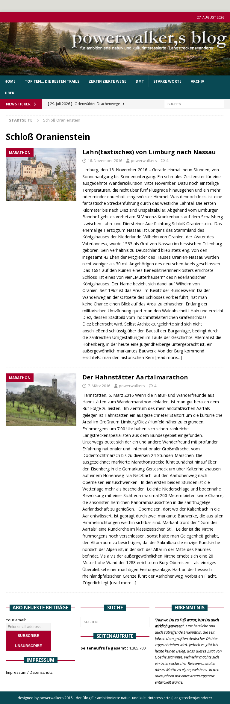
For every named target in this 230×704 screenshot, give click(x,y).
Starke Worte (167, 81)
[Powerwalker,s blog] (115, 72)
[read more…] (168, 357)
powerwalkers (144, 160)
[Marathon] (41, 174)
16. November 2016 (105, 160)
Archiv (197, 81)
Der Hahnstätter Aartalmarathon (135, 377)
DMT (140, 81)
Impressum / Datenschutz (29, 672)
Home (10, 81)
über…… (12, 93)
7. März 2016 (99, 385)
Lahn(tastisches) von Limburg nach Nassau (149, 152)
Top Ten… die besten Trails (52, 81)
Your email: (16, 620)
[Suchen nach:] (194, 104)
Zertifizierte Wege (107, 81)
